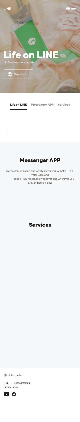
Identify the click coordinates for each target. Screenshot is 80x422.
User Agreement (22, 383)
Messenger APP (42, 104)
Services (64, 104)
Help (6, 383)
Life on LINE (18, 104)
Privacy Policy (11, 387)
